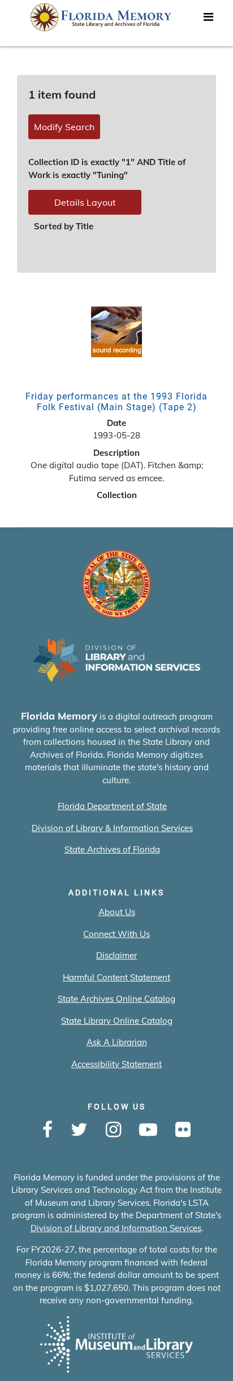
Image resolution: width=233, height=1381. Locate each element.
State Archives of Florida (112, 849)
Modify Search (64, 126)
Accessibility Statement (116, 1064)
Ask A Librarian (117, 1042)
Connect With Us (116, 934)
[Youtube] (148, 1130)
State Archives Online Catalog (116, 998)
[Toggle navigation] (208, 19)
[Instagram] (113, 1130)
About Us (116, 912)
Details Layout (85, 202)
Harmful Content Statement (116, 977)
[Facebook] (47, 1130)
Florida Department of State (112, 806)
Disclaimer (116, 955)
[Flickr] (183, 1130)
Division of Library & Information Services (112, 828)
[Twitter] (79, 1130)
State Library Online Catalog (116, 1020)
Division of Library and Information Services (116, 1228)
